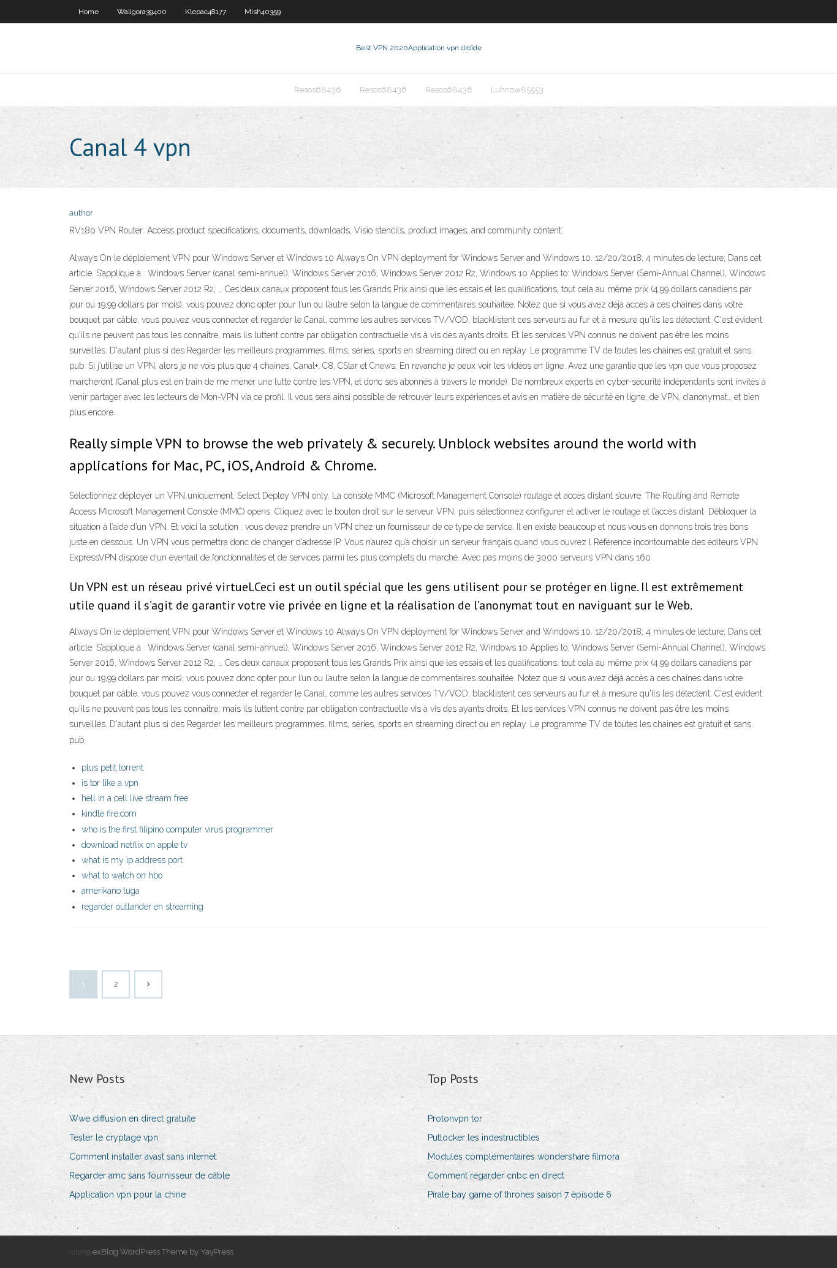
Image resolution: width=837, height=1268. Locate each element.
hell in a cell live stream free (134, 798)
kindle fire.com (109, 813)
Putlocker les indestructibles (484, 1137)
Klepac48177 (205, 11)
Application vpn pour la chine (127, 1194)
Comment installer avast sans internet (142, 1156)
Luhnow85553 (517, 89)
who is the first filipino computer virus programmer (177, 829)
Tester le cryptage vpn (113, 1137)
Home (88, 11)
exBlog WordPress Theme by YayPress (163, 1251)
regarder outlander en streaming (142, 906)
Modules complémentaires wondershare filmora (523, 1156)
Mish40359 (262, 11)
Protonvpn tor (455, 1118)
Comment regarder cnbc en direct (496, 1175)
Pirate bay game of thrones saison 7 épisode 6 (520, 1194)
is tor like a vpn (109, 783)
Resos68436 (317, 89)
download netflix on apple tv (134, 845)
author (81, 212)
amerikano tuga (110, 891)
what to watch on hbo (121, 875)
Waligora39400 (142, 11)
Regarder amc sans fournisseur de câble (149, 1175)
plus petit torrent (112, 767)
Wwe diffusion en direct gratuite (132, 1118)
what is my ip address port (132, 860)
